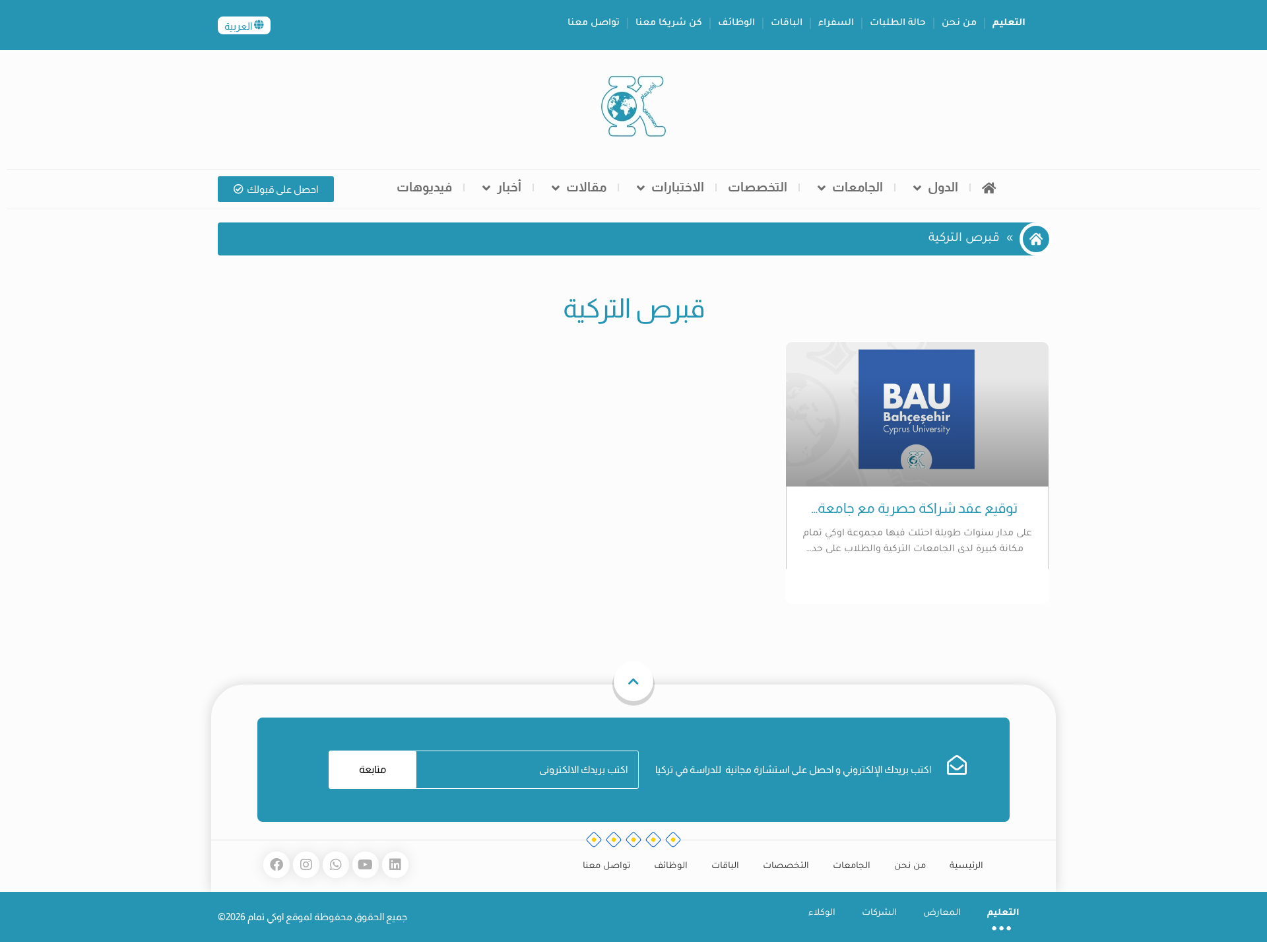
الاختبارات (677, 187)
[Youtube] (365, 865)
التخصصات (757, 187)
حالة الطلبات (898, 23)
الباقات (786, 23)
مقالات (586, 187)
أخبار (509, 187)
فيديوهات (424, 187)
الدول (943, 187)
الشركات (879, 913)
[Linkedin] (395, 865)
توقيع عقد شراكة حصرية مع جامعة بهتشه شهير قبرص (918, 508)
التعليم (1008, 23)
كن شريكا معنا (668, 23)
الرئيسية (966, 866)
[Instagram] (306, 865)
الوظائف (736, 23)
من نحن (959, 23)
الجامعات (857, 187)
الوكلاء (821, 913)
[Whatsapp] (336, 865)
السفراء (836, 23)
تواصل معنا (594, 23)
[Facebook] (276, 865)
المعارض (942, 913)
